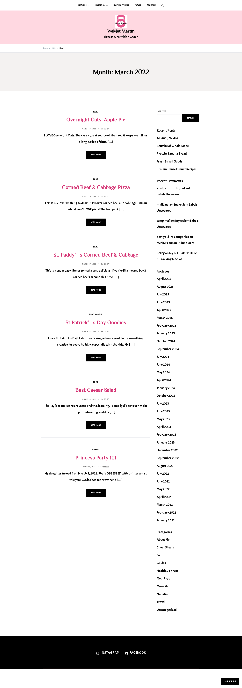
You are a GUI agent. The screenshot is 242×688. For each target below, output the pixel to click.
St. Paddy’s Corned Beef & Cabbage (95, 254)
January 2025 (166, 333)
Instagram (110, 652)
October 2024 (166, 341)
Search (161, 111)
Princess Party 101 (95, 457)
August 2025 (165, 287)
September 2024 (168, 349)
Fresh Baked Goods (169, 161)
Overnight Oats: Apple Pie (95, 119)
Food (95, 112)
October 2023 (166, 396)
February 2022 (166, 512)
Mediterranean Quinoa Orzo (176, 243)
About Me (151, 5)
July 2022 (163, 473)
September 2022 (168, 458)
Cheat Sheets (165, 547)
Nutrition (100, 5)
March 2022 (165, 505)
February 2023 (166, 434)
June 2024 (163, 364)
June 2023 (163, 411)
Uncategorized (167, 610)
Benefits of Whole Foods (173, 146)
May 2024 (163, 372)
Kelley (107, 129)
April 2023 (164, 427)
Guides (161, 563)
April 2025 (164, 310)
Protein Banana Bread (172, 153)
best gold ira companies (173, 237)
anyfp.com (164, 188)
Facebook (138, 652)
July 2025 (163, 294)
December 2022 (167, 450)
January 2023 (166, 442)
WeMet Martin (121, 31)
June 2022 (163, 481)
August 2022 (165, 466)
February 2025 (166, 325)
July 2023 (163, 403)
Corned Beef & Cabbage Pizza (96, 187)
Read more (96, 155)
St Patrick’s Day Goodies (96, 322)
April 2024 (164, 380)
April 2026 (164, 279)
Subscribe (230, 681)
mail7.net (163, 204)
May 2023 (163, 419)
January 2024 (166, 388)
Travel (138, 5)
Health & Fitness (121, 5)
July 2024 (163, 357)
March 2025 (165, 318)
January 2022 (166, 520)
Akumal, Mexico (167, 138)
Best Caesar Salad (95, 389)
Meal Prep (83, 5)
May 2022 (163, 489)
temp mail (164, 221)
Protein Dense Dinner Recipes (176, 169)
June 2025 (163, 302)
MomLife (98, 314)
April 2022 (164, 497)
